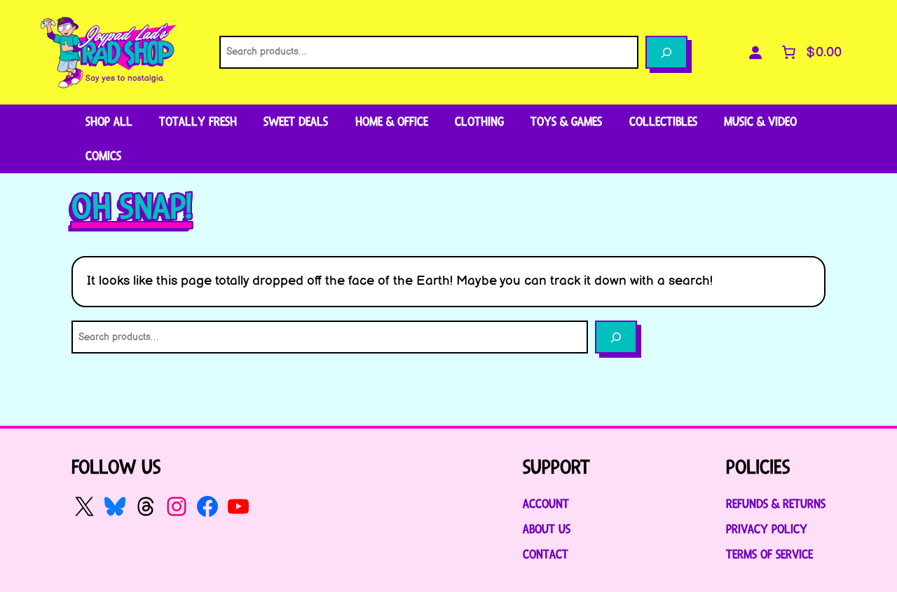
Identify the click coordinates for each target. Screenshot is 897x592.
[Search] (666, 52)
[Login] (755, 52)
